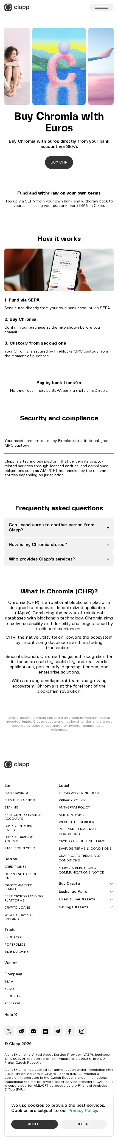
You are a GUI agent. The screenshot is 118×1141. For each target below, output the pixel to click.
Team (8, 981)
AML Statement (72, 814)
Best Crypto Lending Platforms (23, 898)
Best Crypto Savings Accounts (23, 816)
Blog (9, 988)
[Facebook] (70, 1031)
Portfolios (15, 944)
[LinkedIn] (45, 1031)
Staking (11, 807)
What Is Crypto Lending (18, 917)
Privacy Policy (82, 1111)
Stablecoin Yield (19, 848)
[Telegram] (58, 1031)
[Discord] (33, 1031)
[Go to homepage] (16, 7)
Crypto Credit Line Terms (82, 841)
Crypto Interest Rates (19, 827)
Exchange (13, 937)
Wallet (10, 963)
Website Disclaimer (76, 822)
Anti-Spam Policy (74, 807)
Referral (12, 1003)
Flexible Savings (19, 800)
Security (12, 996)
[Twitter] (9, 1031)
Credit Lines (15, 866)
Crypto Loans (17, 907)
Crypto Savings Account (18, 839)
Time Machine (16, 951)
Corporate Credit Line (21, 876)
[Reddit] (21, 1031)
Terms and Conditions (79, 793)
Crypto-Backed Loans (18, 887)
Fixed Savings (16, 793)
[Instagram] (82, 1031)
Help (8, 1015)
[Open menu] (101, 7)
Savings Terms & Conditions (85, 848)
